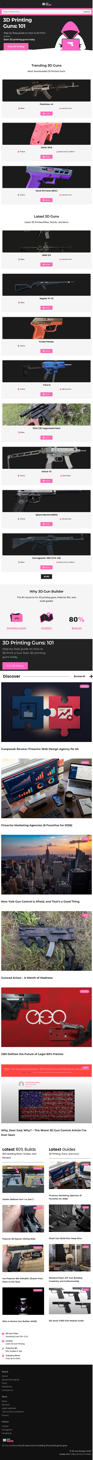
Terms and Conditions (13, 1411)
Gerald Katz (66, 519)
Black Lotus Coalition (67, 151)
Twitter (5, 1426)
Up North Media (83, 1454)
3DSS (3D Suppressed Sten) (46, 428)
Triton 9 (46, 385)
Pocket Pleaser (46, 341)
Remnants (67, 475)
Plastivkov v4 (46, 104)
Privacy (5, 1415)
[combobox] (46, 12)
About (5, 1376)
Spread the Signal (10, 1379)
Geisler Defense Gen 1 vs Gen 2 (18, 1199)
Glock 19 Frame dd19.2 (46, 190)
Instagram (7, 1429)
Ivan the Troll (67, 108)
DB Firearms (66, 389)
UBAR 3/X (46, 255)
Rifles (22, 108)
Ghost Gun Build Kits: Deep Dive (65, 1238)
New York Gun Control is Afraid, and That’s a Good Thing (40, 901)
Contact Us (7, 1390)
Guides (46, 628)
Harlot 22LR (46, 147)
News (4, 1401)
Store (4, 1383)
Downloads (16, 628)
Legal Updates (9, 1408)
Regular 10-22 (46, 298)
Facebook (7, 1433)
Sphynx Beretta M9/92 (46, 514)
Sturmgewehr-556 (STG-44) (46, 558)
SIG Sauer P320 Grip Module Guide (66, 1321)
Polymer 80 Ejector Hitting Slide (18, 1239)
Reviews (6, 1404)
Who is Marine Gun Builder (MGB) (19, 1321)
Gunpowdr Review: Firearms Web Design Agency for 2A (40, 749)
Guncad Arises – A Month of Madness (27, 977)
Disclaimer (7, 1386)
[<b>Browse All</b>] (91, 676)
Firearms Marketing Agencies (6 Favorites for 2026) (36, 825)
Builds (77, 628)
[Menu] (5, 4)
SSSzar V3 (46, 471)
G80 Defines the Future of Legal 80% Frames (32, 1054)
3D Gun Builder (9, 1445)
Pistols (22, 151)
